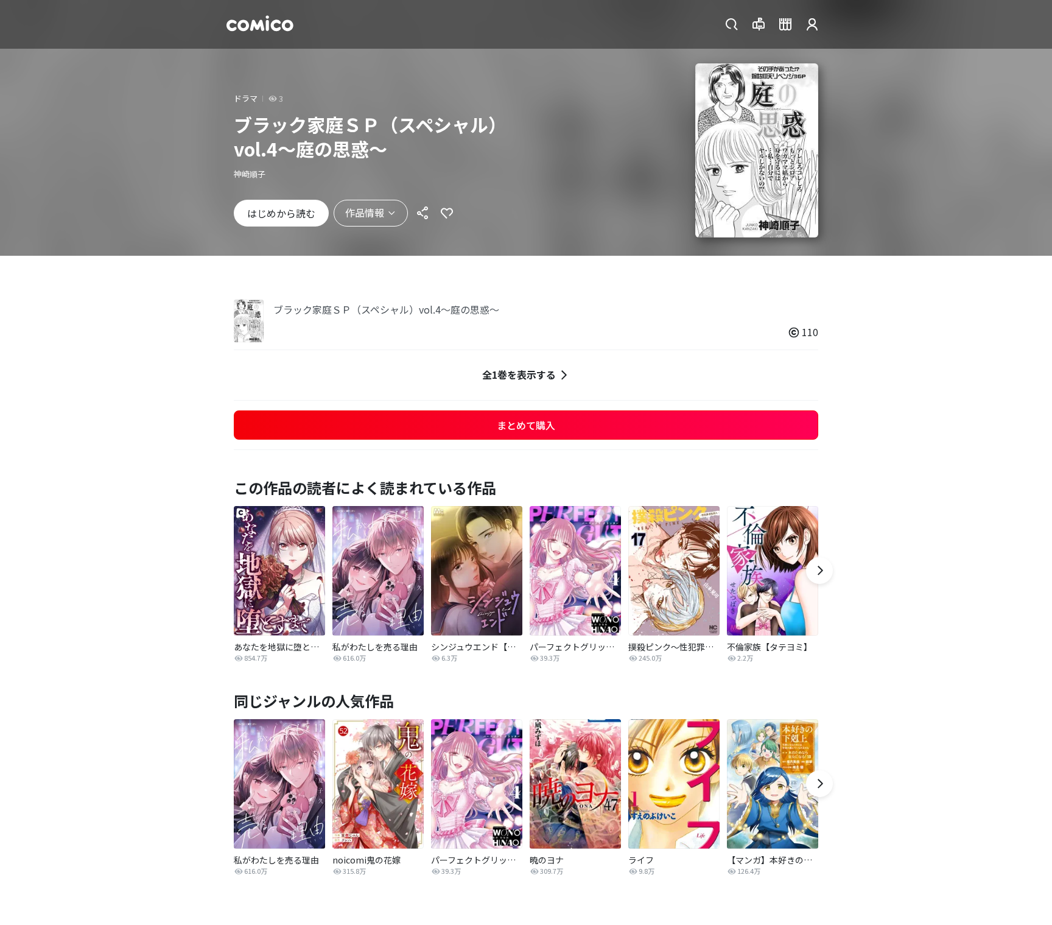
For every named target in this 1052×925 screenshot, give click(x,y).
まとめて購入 (526, 425)
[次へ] (819, 570)
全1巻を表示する (519, 374)
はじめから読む (281, 213)
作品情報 (364, 212)
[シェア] (422, 213)
